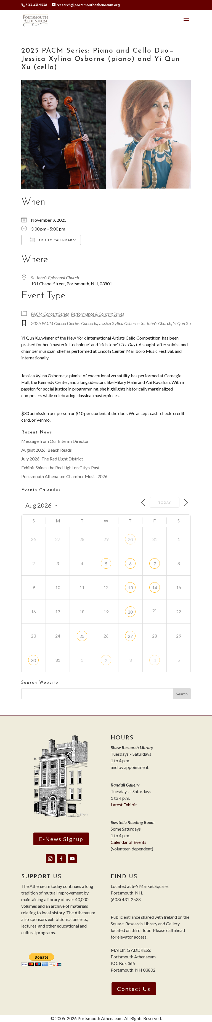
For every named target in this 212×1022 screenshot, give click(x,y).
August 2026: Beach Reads (46, 449)
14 (154, 587)
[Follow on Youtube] (72, 858)
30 (130, 539)
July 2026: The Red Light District (52, 458)
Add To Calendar (55, 240)
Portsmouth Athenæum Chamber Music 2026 (64, 476)
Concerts (89, 323)
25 (82, 636)
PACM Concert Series (50, 313)
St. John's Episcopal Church (55, 277)
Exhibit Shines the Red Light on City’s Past (60, 467)
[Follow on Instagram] (50, 858)
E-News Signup (61, 839)
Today (164, 502)
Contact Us (133, 988)
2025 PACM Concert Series (55, 323)
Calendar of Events (128, 842)
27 (130, 636)
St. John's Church (156, 323)
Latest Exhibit (124, 804)
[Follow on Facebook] (61, 858)
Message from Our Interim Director (55, 441)
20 (130, 611)
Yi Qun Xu (182, 323)
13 (130, 587)
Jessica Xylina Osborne (119, 323)
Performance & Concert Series (97, 313)
